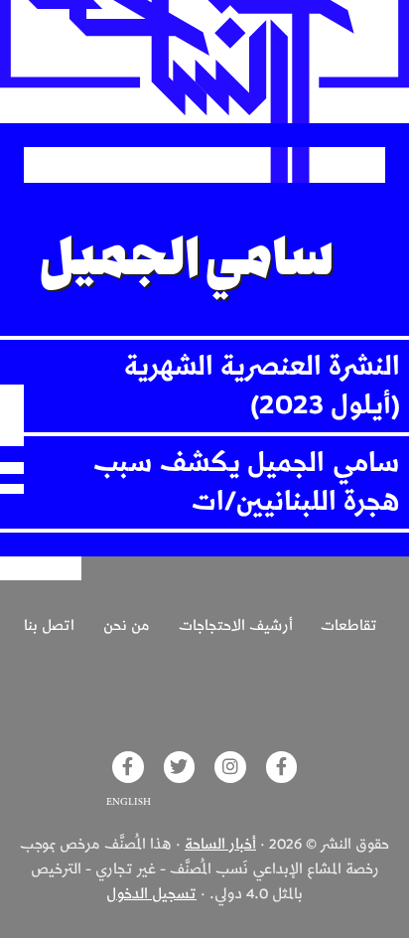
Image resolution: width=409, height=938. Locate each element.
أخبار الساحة (220, 845)
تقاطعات (349, 626)
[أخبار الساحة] (204, 61)
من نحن (126, 626)
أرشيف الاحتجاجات (236, 626)
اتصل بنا (49, 626)
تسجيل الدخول (151, 894)
